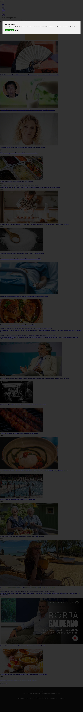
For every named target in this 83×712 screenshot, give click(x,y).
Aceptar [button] (7, 30)
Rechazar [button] (11, 30)
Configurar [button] (16, 30)
